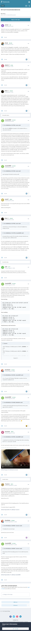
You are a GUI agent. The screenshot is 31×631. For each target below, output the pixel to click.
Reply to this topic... (8, 594)
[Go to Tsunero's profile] (2, 484)
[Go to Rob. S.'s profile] (2, 91)
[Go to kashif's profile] (2, 199)
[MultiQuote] (2, 37)
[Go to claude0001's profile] (2, 120)
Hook (6, 43)
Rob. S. (7, 91)
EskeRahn (7, 370)
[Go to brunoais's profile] (2, 432)
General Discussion (11, 15)
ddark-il (7, 65)
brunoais (7, 431)
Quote (5, 37)
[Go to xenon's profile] (2, 25)
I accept (16, 628)
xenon (3, 13)
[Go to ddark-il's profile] (2, 65)
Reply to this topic (15, 19)
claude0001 (8, 120)
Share (15, 602)
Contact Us (15, 620)
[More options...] (28, 25)
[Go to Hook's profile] (2, 43)
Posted (9, 26)
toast (17, 125)
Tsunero (7, 484)
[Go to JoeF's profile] (2, 267)
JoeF (6, 267)
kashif (7, 199)
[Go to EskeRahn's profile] (2, 370)
